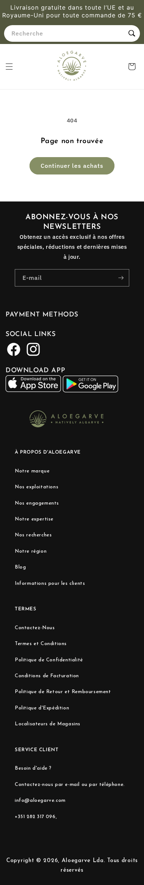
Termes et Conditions (41, 643)
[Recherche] (132, 33)
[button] (9, 66)
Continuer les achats (72, 165)
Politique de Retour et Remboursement (63, 691)
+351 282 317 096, (36, 816)
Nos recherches (33, 535)
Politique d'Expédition (42, 708)
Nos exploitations (36, 487)
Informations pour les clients (50, 583)
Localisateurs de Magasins (47, 724)
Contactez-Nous (35, 627)
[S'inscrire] (121, 277)
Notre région (31, 551)
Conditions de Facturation (47, 676)
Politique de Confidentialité (49, 660)
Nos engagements (37, 503)
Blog (20, 567)
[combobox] (72, 33)
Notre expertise (34, 519)
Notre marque (32, 471)
